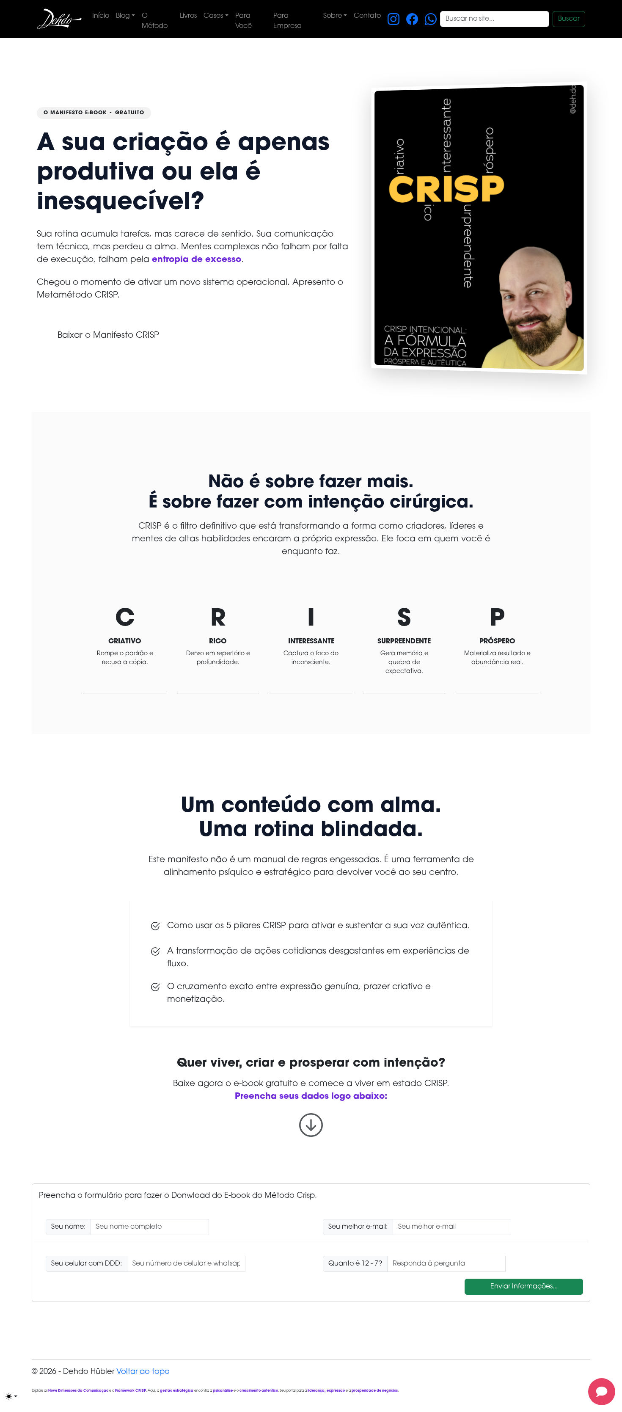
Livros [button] (188, 16)
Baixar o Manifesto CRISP (108, 335)
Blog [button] (123, 16)
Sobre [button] (332, 16)
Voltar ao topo (143, 1372)
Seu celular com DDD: (86, 1263)
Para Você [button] (243, 21)
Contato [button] (367, 16)
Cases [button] (213, 16)
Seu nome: (68, 1227)
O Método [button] (155, 21)
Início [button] (100, 16)
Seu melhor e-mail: (358, 1227)
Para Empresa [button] (287, 21)
